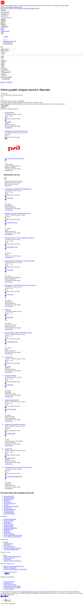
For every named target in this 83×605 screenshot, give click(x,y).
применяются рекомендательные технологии (32, 591)
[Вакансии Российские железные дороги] (43, 149)
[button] (2, 28)
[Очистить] (3, 53)
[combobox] (8, 49)
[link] (3, 24)
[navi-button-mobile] (2, 33)
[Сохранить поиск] (2, 57)
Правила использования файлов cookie (28, 8)
